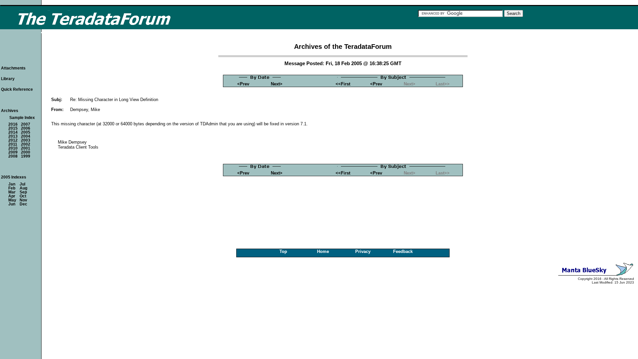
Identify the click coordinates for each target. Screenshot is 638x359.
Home (323, 251)
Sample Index (22, 118)
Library (8, 78)
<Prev (243, 83)
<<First (343, 83)
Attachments (13, 68)
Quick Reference (17, 89)
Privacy (363, 251)
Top (283, 251)
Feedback (403, 251)
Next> (276, 83)
